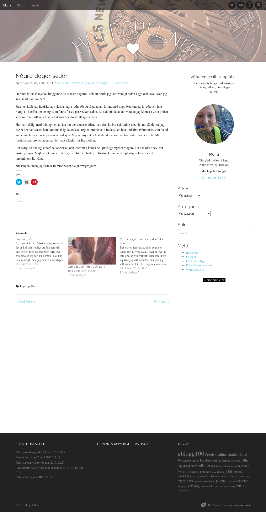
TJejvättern (219, 486)
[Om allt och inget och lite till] (92, 251)
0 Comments (120, 83)
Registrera (192, 253)
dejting (217, 460)
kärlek (181, 476)
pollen (32, 286)
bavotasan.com (241, 505)
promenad (230, 480)
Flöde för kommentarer (199, 265)
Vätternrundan (184, 490)
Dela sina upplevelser (28, 462)
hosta (214, 471)
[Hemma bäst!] (42, 253)
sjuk (190, 486)
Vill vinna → (161, 301)
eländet (204, 465)
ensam (214, 466)
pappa (220, 480)
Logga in (191, 257)
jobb (228, 471)
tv (243, 486)
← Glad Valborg (25, 301)
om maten (63, 83)
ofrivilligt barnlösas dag (238, 476)
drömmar (235, 460)
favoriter (243, 466)
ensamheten (224, 466)
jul (243, 471)
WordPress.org (195, 270)
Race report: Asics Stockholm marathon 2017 (42, 468)
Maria (7, 5)
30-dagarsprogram (188, 460)
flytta (185, 471)
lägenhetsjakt (202, 476)
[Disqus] (92, 364)
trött (238, 486)
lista (194, 476)
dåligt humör (190, 466)
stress (203, 486)
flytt (180, 471)
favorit (234, 466)
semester (242, 480)
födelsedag (194, 471)
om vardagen (100, 83)
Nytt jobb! (22, 477)
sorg (197, 485)
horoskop (205, 472)
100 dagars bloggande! (29, 452)
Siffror (21, 5)
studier (210, 486)
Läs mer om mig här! (214, 177)
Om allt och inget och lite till (87, 266)
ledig (188, 476)
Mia (22, 83)
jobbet (237, 471)
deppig (226, 460)
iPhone (220, 472)
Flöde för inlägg (195, 261)
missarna (214, 476)
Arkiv (35, 5)
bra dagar (206, 460)
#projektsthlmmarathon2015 (226, 454)
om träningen (81, 83)
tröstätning (230, 486)
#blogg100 (191, 453)
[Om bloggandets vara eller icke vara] (146, 255)
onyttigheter (185, 481)
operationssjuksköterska (204, 481)
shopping (182, 486)
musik (223, 476)
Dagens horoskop (26, 457)
